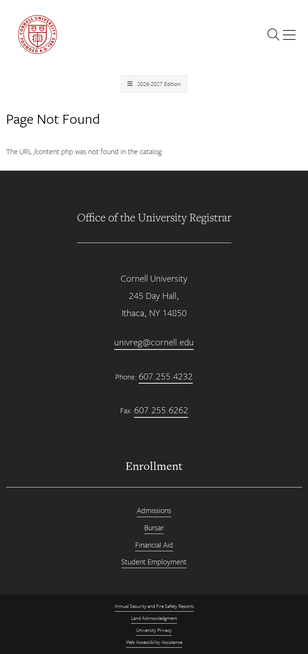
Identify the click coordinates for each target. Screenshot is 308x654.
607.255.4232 (166, 375)
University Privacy (154, 630)
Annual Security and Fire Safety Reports (154, 606)
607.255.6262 (161, 409)
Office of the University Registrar (154, 217)
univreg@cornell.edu (154, 341)
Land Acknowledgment (154, 618)
